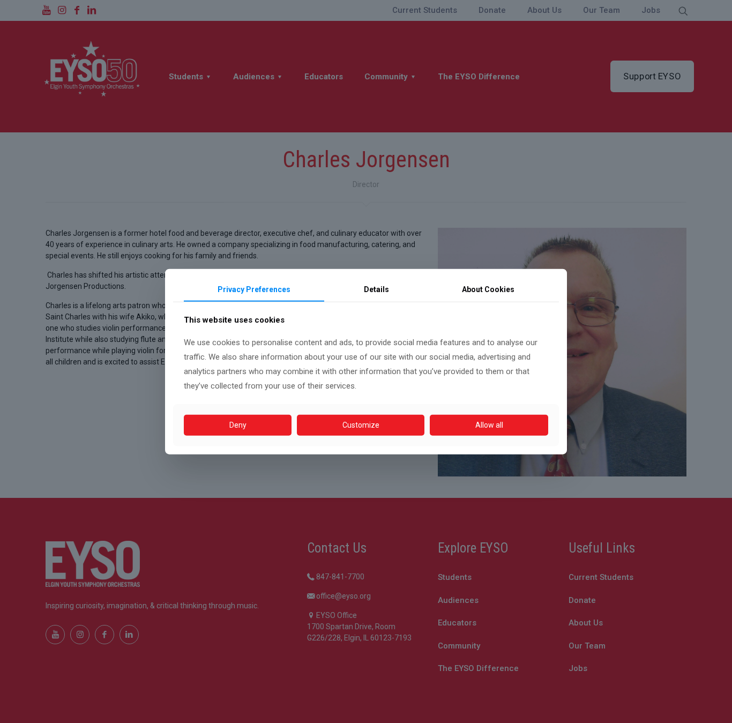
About (488, 289)
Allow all (489, 425)
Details (376, 289)
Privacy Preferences (254, 289)
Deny (238, 425)
